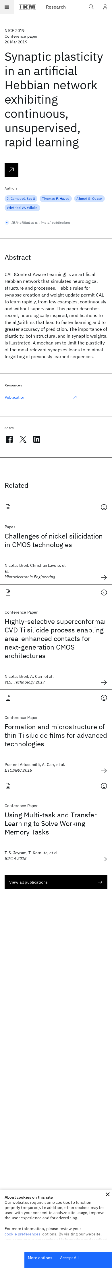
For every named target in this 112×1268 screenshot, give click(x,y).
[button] (108, 1194)
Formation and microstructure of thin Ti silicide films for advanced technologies (56, 735)
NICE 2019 (14, 30)
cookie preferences (22, 1234)
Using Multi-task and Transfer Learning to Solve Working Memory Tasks (51, 823)
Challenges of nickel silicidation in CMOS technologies (54, 540)
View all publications (28, 882)
